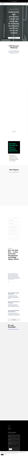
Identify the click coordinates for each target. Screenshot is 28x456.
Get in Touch (9, 429)
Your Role (10, 229)
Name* (10, 218)
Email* (9, 439)
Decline (5, 454)
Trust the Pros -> (14, 131)
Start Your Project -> (14, 319)
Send (10, 449)
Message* (10, 443)
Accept (2, 454)
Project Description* (11, 232)
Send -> (14, 238)
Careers (9, 430)
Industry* (10, 225)
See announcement (15, 1)
